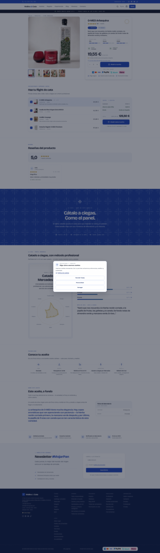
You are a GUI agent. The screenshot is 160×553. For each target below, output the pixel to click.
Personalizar (80, 282)
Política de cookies (63, 273)
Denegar (80, 287)
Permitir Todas (80, 278)
